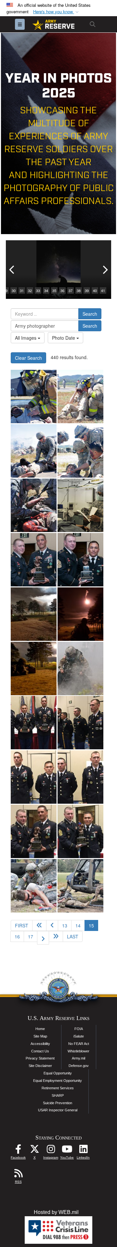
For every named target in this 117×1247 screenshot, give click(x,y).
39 (87, 290)
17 (30, 936)
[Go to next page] (43, 938)
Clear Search (28, 358)
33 (38, 290)
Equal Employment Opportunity (57, 1081)
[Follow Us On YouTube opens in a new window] (67, 1150)
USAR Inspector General (57, 1110)
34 (46, 290)
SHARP (58, 1095)
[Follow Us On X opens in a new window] (34, 1150)
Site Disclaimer (40, 1066)
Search (90, 314)
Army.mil (78, 1058)
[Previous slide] (12, 269)
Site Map (40, 1036)
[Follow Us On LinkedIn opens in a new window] (83, 1150)
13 (64, 925)
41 (103, 290)
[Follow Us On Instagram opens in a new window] (51, 1150)
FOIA (78, 1029)
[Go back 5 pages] (39, 925)
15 (93, 925)
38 (79, 290)
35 (54, 290)
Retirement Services (58, 1088)
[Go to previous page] (52, 925)
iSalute (78, 1036)
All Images (26, 337)
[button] (56, 11)
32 (30, 290)
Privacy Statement (40, 1058)
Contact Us (40, 1051)
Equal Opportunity (58, 1073)
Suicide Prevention (57, 1103)
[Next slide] (104, 269)
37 (70, 290)
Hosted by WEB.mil (56, 1212)
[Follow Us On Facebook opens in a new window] (18, 1150)
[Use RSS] (18, 1175)
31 (22, 290)
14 (78, 925)
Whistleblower (78, 1051)
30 (14, 290)
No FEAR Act (78, 1044)
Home (40, 1029)
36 (62, 290)
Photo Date (64, 337)
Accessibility (40, 1044)
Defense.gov (79, 1066)
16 (17, 936)
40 (95, 290)
